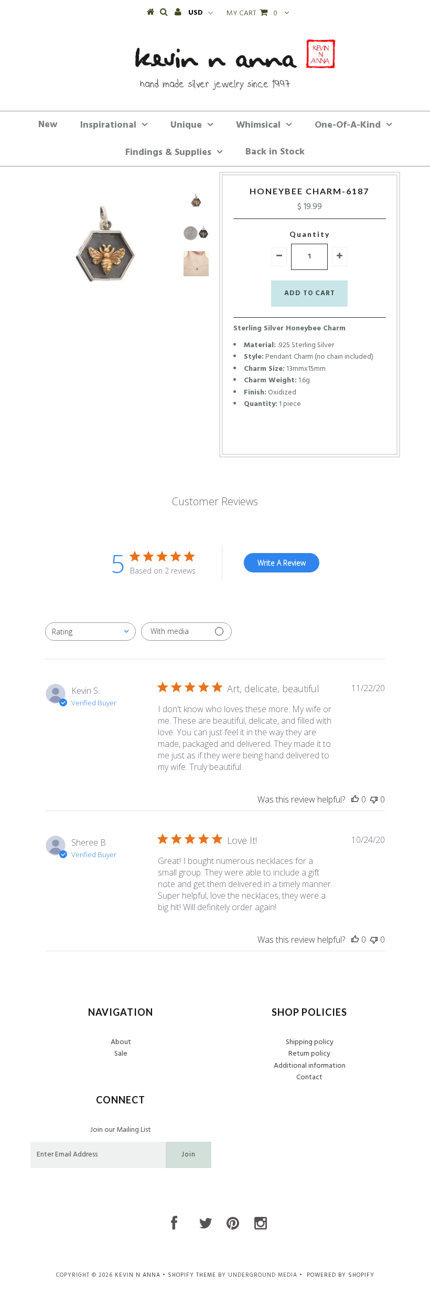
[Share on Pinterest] (326, 437)
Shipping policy (310, 1042)
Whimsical (258, 125)
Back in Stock (275, 152)
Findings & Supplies (168, 152)
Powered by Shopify (340, 1275)
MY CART (252, 13)
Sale (120, 1054)
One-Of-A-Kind (348, 125)
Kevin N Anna (137, 1275)
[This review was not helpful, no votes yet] (374, 799)
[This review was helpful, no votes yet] (355, 799)
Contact (309, 1077)
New (48, 124)
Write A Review (281, 563)
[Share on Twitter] (306, 437)
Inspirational (108, 125)
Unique (186, 125)
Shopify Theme (192, 1275)
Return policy (309, 1054)
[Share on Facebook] (289, 437)
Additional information (310, 1066)
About (121, 1042)
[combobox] (90, 631)
